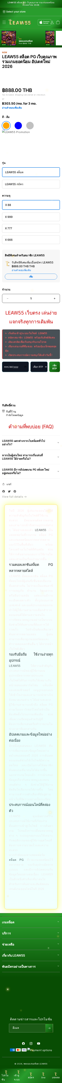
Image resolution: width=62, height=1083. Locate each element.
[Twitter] (10, 492)
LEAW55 (40, 530)
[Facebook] (4, 492)
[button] (4, 22)
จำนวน (6, 289)
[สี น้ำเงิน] (18, 125)
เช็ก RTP (54, 367)
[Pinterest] (15, 492)
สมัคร (31, 1077)
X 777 (8, 228)
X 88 (8, 205)
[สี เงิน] (30, 125)
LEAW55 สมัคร (14, 184)
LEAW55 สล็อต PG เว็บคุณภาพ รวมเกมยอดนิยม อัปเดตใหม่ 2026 (31, 3)
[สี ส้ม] (6, 125)
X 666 (8, 239)
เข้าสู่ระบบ (16, 1077)
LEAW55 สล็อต (14, 172)
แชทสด (56, 1077)
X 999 (8, 217)
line (43, 1077)
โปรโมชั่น (5, 1077)
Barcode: (24, 72)
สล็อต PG (16, 859)
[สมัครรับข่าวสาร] (49, 1028)
